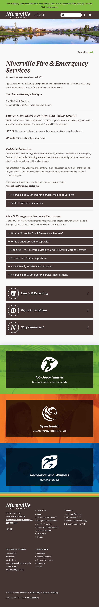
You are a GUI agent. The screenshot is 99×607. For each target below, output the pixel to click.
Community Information (46, 517)
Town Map (40, 553)
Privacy (46, 592)
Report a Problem (43, 524)
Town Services (42, 549)
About (38, 514)
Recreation (11, 553)
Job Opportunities (43, 530)
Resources (40, 563)
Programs (11, 557)
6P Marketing (33, 598)
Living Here (41, 510)
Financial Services (43, 557)
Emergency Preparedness (46, 521)
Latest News (41, 534)
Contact (39, 537)
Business (69, 510)
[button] (39, 15)
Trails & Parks (12, 566)
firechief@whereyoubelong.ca (27, 94)
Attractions (11, 560)
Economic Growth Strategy (76, 521)
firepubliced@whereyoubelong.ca (22, 186)
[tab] (49, 195)
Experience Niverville (16, 549)
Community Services (44, 560)
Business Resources (73, 517)
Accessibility (35, 592)
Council (39, 566)
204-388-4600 (12, 523)
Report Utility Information (47, 527)
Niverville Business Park (75, 524)
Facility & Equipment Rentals (19, 563)
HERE (64, 84)
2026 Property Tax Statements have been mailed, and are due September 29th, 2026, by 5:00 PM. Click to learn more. (49, 5)
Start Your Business (73, 514)
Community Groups (15, 570)
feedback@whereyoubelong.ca (19, 520)
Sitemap (54, 592)
